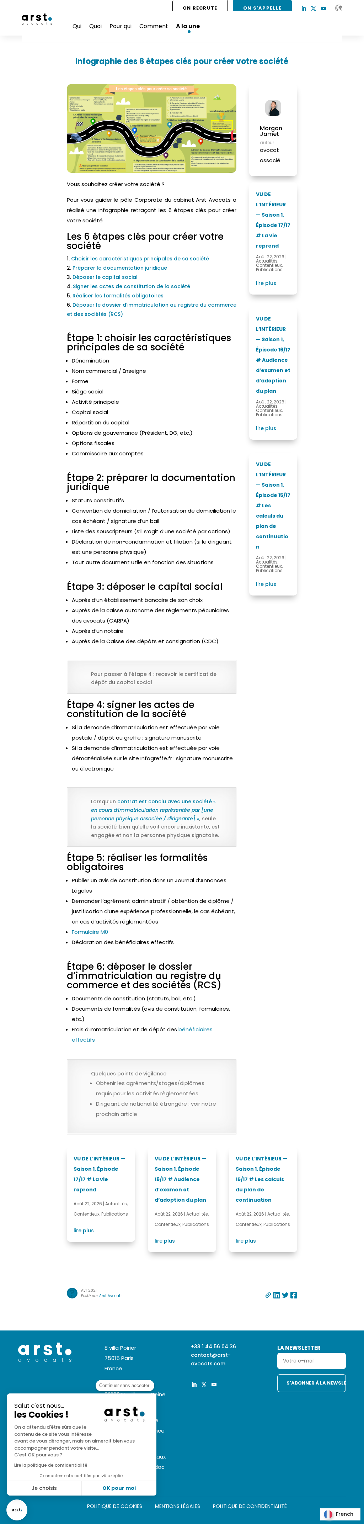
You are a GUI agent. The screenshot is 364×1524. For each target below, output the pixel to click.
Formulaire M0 (90, 932)
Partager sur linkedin (276, 1295)
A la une (188, 26)
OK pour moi (119, 1488)
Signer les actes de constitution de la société (131, 286)
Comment (153, 26)
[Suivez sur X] (313, 9)
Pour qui (120, 26)
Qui (77, 26)
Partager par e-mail (268, 1295)
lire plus (266, 283)
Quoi (95, 26)
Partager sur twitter (285, 1295)
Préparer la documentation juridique (120, 267)
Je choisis (44, 1488)
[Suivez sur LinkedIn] (304, 9)
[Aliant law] (338, 8)
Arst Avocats (111, 1295)
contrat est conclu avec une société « (166, 801)
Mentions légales (177, 1507)
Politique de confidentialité (250, 1507)
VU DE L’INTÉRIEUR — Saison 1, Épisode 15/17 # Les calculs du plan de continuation (261, 1179)
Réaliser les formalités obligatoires (118, 295)
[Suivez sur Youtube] (323, 9)
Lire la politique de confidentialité (50, 1465)
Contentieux (269, 265)
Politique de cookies (114, 1507)
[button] (16, 1509)
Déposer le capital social (105, 277)
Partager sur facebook (293, 1295)
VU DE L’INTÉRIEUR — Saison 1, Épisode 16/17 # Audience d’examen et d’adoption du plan (180, 1179)
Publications (269, 269)
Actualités (267, 261)
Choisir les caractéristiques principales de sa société (140, 258)
